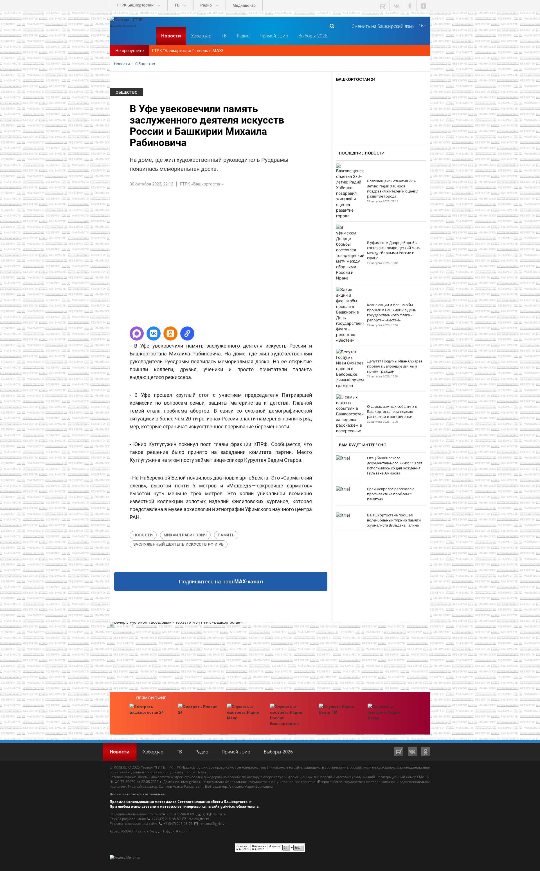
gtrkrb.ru (195, 781)
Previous (101, 259)
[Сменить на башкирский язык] (380, 26)
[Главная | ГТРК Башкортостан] (131, 26)
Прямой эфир (274, 36)
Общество (127, 92)
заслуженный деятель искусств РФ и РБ (178, 544)
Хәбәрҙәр (201, 36)
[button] (137, 333)
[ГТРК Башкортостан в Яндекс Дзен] (423, 5)
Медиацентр (244, 5)
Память (226, 535)
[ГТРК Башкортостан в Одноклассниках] (410, 5)
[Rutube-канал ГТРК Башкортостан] (383, 5)
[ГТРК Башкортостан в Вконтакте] (396, 5)
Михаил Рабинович (185, 535)
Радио (243, 36)
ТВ (224, 36)
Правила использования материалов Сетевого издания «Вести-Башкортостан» (181, 801)
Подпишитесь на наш (221, 581)
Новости (171, 36)
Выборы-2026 (312, 36)
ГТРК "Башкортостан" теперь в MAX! (187, 50)
